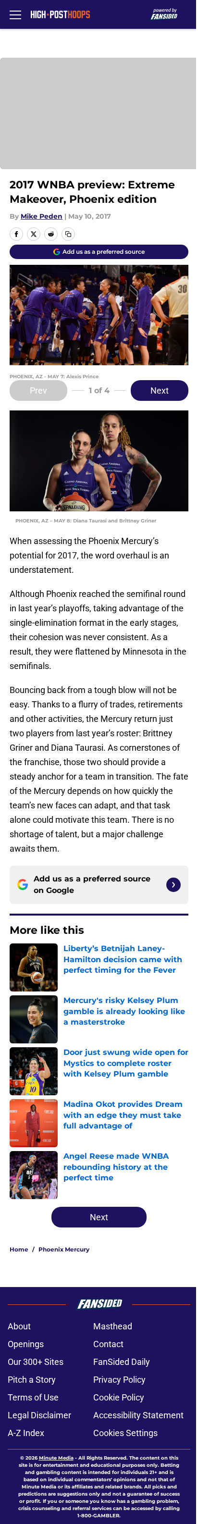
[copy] (68, 234)
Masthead (112, 1326)
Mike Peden (41, 216)
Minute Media (56, 1458)
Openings (26, 1344)
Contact (108, 1344)
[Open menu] (15, 14)
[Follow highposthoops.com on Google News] (173, 885)
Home (19, 1249)
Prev (38, 390)
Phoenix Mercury (63, 1249)
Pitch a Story (32, 1380)
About (19, 1326)
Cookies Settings (125, 1433)
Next (159, 390)
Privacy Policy (119, 1380)
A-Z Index (26, 1433)
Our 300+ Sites (35, 1362)
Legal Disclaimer (39, 1415)
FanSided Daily (121, 1362)
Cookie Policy (118, 1397)
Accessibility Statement (138, 1415)
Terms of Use (33, 1397)
